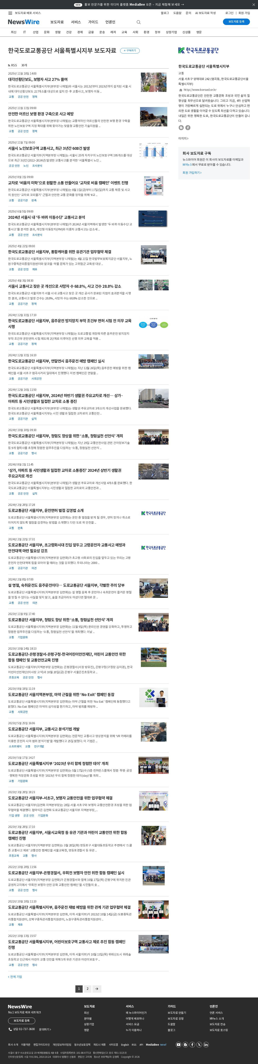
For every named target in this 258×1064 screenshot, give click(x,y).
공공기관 (23, 200)
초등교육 (14, 677)
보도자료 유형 (176, 1018)
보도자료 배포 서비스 (28, 13)
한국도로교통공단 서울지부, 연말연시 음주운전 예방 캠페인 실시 (56, 361)
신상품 (186, 32)
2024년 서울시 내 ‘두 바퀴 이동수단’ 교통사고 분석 (46, 217)
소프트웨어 (15, 746)
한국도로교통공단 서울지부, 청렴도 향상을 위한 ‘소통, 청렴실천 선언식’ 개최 (65, 436)
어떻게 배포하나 (135, 1018)
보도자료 (57, 22)
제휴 (34, 269)
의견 (33, 568)
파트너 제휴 (100, 1044)
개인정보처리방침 (62, 1044)
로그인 (229, 13)
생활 (57, 32)
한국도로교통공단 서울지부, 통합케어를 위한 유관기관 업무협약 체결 (59, 251)
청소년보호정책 (82, 1044)
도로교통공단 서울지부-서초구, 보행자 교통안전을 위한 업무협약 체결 (60, 798)
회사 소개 (13, 1044)
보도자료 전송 (218, 1024)
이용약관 (25, 1044)
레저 (113, 32)
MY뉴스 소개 (217, 1018)
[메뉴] (11, 13)
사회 (135, 32)
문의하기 (45, 1029)
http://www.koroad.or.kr (200, 90)
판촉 (33, 200)
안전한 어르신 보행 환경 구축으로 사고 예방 (40, 114)
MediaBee (152, 1044)
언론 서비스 (216, 1013)
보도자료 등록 (236, 21)
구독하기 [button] (130, 50)
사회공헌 (36, 378)
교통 (11, 97)
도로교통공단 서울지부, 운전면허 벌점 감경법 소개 (46, 510)
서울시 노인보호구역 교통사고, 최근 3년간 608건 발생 (49, 148)
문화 (46, 32)
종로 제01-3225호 (118, 1052)
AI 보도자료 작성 (205, 13)
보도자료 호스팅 (219, 1030)
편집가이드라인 (41, 1044)
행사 (33, 453)
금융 (91, 32)
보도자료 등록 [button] (22, 1020)
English (125, 1044)
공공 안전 (23, 97)
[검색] (139, 22)
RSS (14, 65)
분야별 (88, 1018)
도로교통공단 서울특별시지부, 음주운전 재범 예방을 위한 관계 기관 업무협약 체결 (69, 907)
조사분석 (37, 166)
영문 (199, 32)
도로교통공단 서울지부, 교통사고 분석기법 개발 (43, 729)
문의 (188, 13)
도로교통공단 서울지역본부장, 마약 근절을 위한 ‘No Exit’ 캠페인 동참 (61, 694)
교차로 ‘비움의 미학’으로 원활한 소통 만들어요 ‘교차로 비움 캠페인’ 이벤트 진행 (68, 182)
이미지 (182, 138)
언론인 (110, 22)
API (141, 1044)
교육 (124, 32)
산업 (35, 32)
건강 (69, 32)
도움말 (177, 13)
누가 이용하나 (134, 1030)
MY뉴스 (187, 165)
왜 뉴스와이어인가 (136, 1013)
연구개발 (39, 746)
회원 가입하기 (192, 173)
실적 (33, 419)
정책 (34, 97)
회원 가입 (244, 13)
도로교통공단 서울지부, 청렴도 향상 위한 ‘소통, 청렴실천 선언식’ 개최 (60, 619)
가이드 (93, 22)
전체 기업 (15, 977)
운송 (102, 32)
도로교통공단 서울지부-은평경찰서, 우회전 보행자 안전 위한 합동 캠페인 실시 (66, 872)
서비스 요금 (132, 1024)
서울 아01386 (31, 1056)
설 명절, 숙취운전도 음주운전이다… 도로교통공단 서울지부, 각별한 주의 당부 (66, 585)
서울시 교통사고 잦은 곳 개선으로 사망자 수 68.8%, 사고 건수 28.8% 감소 (64, 286)
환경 (146, 32)
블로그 (165, 13)
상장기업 (171, 32)
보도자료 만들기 (177, 1013)
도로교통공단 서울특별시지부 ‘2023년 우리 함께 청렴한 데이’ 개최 (58, 763)
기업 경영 (14, 815)
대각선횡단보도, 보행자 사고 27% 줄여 (37, 79)
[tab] (103, 1006)
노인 (25, 166)
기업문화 (23, 637)
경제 (80, 32)
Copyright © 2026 (130, 1056)
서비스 (76, 22)
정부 (157, 32)
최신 (13, 32)
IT (24, 32)
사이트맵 (113, 1044)
